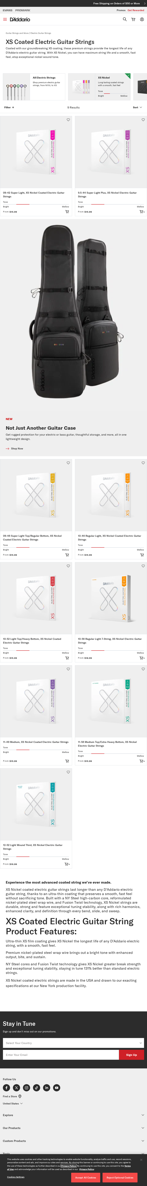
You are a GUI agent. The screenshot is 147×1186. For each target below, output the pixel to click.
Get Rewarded (136, 10)
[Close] (141, 1160)
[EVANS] (8, 10)
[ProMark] (23, 10)
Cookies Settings (15, 1177)
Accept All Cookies (85, 1177)
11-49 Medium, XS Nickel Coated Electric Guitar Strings (35, 742)
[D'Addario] (20, 19)
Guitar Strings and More (17, 33)
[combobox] (72, 1043)
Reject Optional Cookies (120, 1177)
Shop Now (17, 448)
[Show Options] (141, 1043)
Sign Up (131, 1054)
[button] (68, 119)
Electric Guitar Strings (40, 33)
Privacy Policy (68, 1165)
